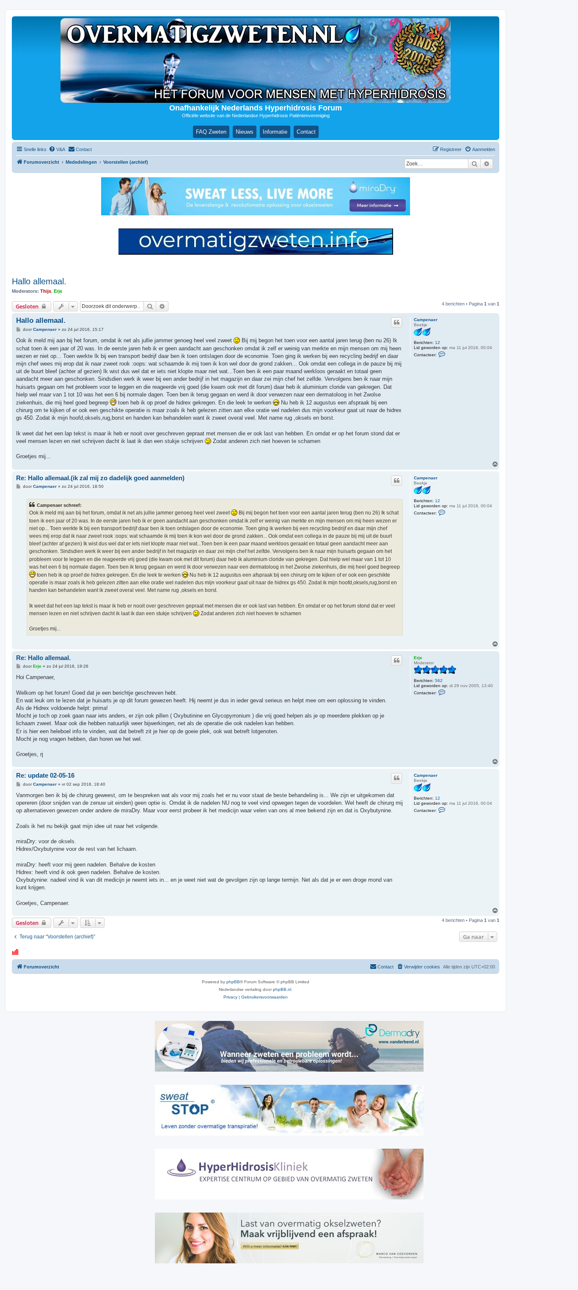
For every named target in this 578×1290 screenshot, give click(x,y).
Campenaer (426, 319)
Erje (58, 291)
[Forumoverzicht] (256, 60)
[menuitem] (57, 149)
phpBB (233, 981)
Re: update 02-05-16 (45, 775)
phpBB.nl (282, 989)
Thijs (45, 291)
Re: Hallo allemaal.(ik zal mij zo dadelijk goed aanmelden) (100, 477)
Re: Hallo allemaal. (43, 657)
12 (437, 342)
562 (439, 680)
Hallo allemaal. (39, 281)
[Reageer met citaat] (396, 322)
